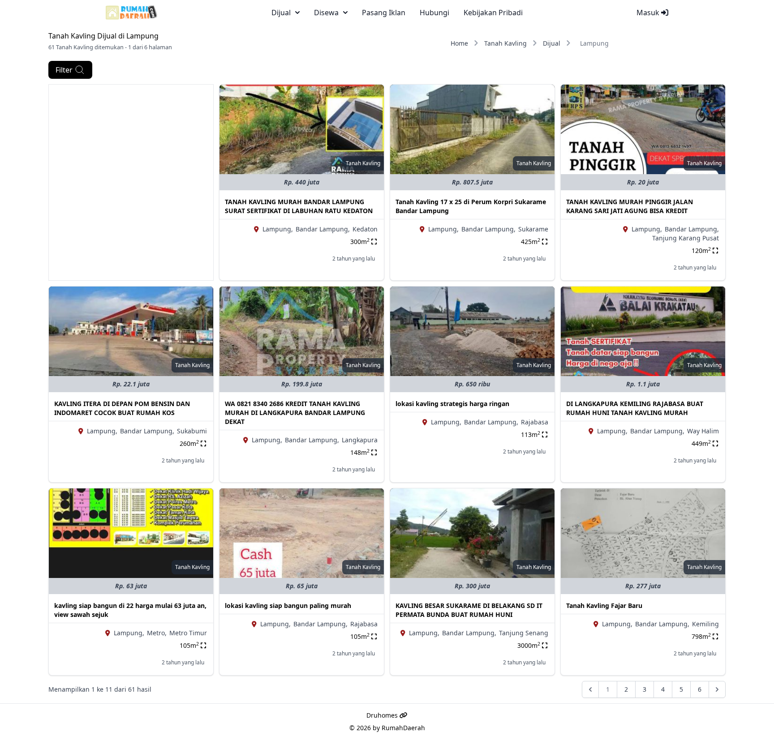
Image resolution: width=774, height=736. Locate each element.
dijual (281, 12)
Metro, (157, 633)
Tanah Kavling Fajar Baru (604, 605)
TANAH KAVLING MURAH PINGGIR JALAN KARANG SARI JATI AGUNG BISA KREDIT (629, 206)
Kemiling (705, 624)
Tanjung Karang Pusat (685, 238)
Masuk (648, 12)
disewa (326, 12)
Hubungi (434, 12)
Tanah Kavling (505, 43)
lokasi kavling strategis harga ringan (452, 403)
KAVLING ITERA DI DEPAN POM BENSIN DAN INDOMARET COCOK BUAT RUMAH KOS (122, 408)
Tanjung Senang (523, 633)
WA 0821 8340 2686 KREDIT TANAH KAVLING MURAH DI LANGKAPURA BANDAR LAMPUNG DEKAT (295, 412)
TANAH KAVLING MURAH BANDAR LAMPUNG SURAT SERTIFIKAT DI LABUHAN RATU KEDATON (299, 206)
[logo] (131, 12)
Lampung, (277, 229)
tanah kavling (363, 163)
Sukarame (533, 229)
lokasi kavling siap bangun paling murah (288, 605)
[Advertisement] (131, 147)
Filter (64, 70)
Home (459, 43)
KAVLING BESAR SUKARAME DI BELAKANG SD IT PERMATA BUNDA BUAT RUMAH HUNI (469, 610)
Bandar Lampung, (323, 229)
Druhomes (383, 715)
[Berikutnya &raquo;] (717, 689)
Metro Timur (188, 633)
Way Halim (703, 431)
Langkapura (360, 440)
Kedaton (365, 229)
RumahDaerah (403, 727)
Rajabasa (534, 422)
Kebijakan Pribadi (493, 12)
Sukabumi (192, 431)
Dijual (551, 43)
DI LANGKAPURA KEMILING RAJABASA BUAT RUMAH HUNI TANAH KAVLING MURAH (634, 408)
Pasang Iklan (383, 12)
